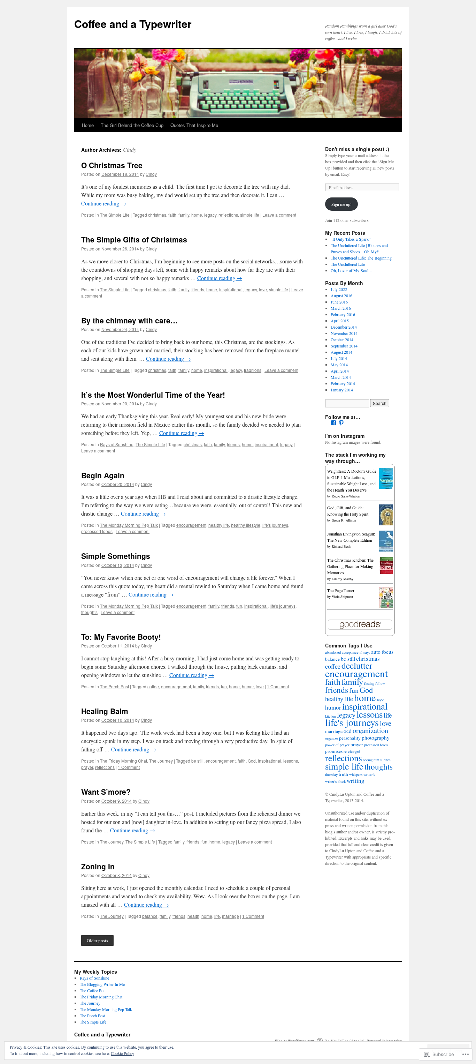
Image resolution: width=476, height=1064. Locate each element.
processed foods (97, 531)
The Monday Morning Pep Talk (129, 525)
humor (248, 686)
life (217, 916)
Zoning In (98, 866)
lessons (290, 761)
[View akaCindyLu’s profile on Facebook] (333, 423)
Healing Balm (104, 711)
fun (239, 606)
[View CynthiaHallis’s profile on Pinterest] (341, 423)
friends (197, 289)
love (263, 289)
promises (334, 751)
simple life (249, 215)
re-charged (352, 751)
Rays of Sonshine (116, 444)
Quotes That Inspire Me (194, 125)
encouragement (191, 525)
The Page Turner (340, 590)
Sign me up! (341, 204)
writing (355, 781)
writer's (369, 774)
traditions (252, 370)
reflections (228, 215)
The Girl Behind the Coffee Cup (132, 125)
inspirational (231, 289)
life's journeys (275, 525)
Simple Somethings (115, 555)
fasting (369, 683)
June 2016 (339, 302)
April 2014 (340, 371)
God (252, 761)
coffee (153, 686)
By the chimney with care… (129, 320)
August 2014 (341, 352)
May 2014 (339, 364)
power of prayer (337, 744)
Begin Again (102, 475)
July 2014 (339, 358)
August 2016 (341, 295)
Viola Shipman (342, 596)
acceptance (350, 652)
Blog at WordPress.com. (295, 1040)
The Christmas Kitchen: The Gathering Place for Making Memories (350, 566)
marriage (230, 916)
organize (331, 738)
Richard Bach (341, 546)
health (193, 916)
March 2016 (341, 308)
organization (370, 730)
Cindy (129, 149)
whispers (355, 774)
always (365, 652)
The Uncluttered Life (348, 264)
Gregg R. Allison (344, 520)
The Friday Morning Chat (123, 761)
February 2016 (343, 314)
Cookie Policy (122, 1053)
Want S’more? (106, 791)
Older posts (97, 940)
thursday (331, 774)
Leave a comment (279, 215)
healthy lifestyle (245, 525)
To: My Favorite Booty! (121, 636)
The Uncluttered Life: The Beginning (361, 258)
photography (376, 737)
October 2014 (342, 339)
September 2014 (344, 346)
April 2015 (340, 320)
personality (350, 738)
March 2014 (341, 377)
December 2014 (344, 327)
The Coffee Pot (92, 990)
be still (197, 761)
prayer (87, 767)
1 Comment (278, 686)
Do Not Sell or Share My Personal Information (363, 1040)
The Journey (161, 761)
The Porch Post (114, 686)
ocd (348, 730)
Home (88, 125)
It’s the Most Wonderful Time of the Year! (153, 394)
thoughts (89, 612)
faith (172, 215)
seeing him (371, 759)
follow (380, 683)
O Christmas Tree (112, 165)
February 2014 (343, 383)
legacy (210, 215)
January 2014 (342, 389)
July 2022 (339, 289)
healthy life (218, 525)
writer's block (335, 781)
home (196, 215)
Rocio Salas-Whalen (346, 496)
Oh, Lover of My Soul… (352, 270)
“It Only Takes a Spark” (350, 239)
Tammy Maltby (342, 578)
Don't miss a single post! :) (357, 148)
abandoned (333, 652)
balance (150, 916)
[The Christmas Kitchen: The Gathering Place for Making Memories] (388, 572)
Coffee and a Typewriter (133, 23)
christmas (157, 215)
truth (343, 774)
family (183, 215)
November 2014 (344, 333)
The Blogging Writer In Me (102, 984)
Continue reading (103, 203)
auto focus (382, 651)
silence (385, 759)
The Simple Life (115, 215)
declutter (356, 665)
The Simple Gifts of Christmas (134, 239)
